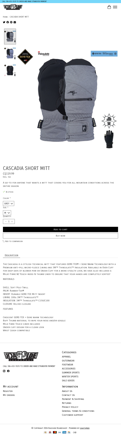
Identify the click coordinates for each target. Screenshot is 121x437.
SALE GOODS (68, 380)
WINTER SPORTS (70, 376)
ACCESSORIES (68, 368)
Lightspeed (85, 428)
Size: (5, 207)
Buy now (60, 235)
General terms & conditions (78, 411)
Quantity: (7, 216)
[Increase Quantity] (12, 221)
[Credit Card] (69, 432)
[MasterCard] (55, 432)
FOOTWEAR (67, 364)
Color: (7, 198)
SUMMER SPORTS (71, 372)
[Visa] (60, 432)
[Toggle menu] (115, 7)
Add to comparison (14, 241)
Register (8, 391)
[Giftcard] (50, 432)
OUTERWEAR (68, 360)
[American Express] (64, 432)
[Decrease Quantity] (6, 221)
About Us (67, 391)
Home (5, 17)
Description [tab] (11, 255)
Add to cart (60, 229)
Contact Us (68, 395)
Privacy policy (70, 407)
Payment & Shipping (73, 399)
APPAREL (66, 356)
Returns (66, 403)
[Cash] (45, 432)
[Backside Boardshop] (13, 7)
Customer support (72, 414)
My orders (9, 395)
